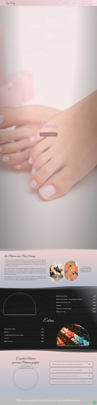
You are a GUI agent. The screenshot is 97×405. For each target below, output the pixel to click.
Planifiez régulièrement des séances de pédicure (69, 382)
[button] (71, 364)
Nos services (65, 3)
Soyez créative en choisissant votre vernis (67, 364)
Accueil (56, 3)
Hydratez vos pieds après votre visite (65, 376)
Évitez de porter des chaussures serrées (66, 370)
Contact (74, 3)
